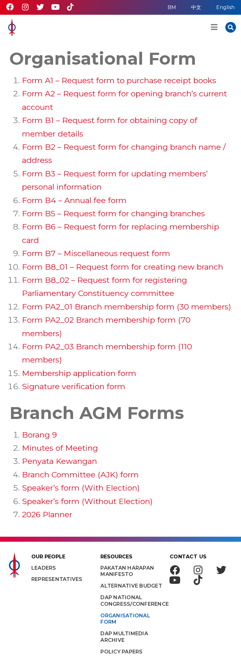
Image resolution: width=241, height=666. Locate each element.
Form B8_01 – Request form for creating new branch (122, 266)
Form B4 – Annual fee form (74, 200)
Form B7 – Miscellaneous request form (96, 253)
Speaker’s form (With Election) (81, 487)
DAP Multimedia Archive (124, 637)
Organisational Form (125, 619)
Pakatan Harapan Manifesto (127, 571)
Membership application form (79, 373)
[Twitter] (40, 7)
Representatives (57, 579)
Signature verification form (73, 386)
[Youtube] (55, 7)
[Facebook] (10, 7)
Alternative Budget (131, 586)
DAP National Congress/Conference (131, 600)
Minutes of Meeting (60, 448)
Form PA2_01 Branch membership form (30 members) (126, 306)
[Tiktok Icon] (70, 7)
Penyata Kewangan (59, 461)
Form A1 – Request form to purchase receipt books (119, 80)
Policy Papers (121, 652)
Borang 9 (39, 434)
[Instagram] (25, 7)
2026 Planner (47, 514)
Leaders (43, 568)
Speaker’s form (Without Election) (87, 501)
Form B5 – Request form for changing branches (113, 213)
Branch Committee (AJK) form (80, 474)
